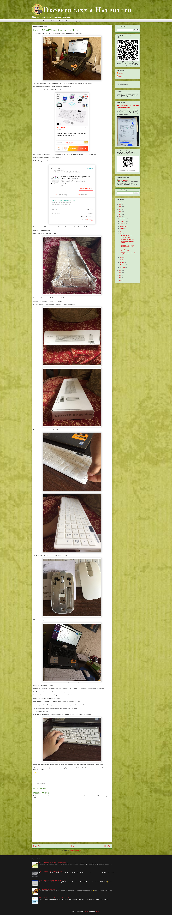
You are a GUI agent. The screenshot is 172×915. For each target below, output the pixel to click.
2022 (120, 209)
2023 (120, 207)
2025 (120, 202)
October (122, 223)
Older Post (107, 846)
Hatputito (121, 76)
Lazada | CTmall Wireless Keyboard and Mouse (127, 245)
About (44, 21)
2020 (120, 214)
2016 (120, 275)
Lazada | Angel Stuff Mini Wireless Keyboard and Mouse (127, 241)
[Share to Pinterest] (44, 783)
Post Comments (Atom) (76, 850)
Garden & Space (64, 21)
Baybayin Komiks (80, 21)
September (123, 226)
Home (36, 21)
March (122, 262)
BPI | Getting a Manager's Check (47, 889)
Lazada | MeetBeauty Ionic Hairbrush (126, 236)
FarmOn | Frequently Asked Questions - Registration (52, 862)
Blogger (97, 911)
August (122, 228)
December (123, 218)
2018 (120, 270)
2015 (120, 278)
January (122, 267)
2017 (120, 273)
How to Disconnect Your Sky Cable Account (50, 871)
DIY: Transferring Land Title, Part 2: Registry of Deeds (128, 106)
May (121, 257)
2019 (120, 216)
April (121, 260)
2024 (120, 204)
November (123, 221)
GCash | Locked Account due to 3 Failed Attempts (52, 880)
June (121, 233)
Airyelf (86, 911)
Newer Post (37, 846)
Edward (120, 73)
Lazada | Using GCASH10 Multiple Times (127, 249)
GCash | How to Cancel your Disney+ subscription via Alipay (55, 898)
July (121, 231)
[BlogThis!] (39, 783)
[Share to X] (41, 783)
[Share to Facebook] (43, 783)
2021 (120, 211)
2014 (120, 280)
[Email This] (38, 783)
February (123, 265)
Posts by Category (123, 84)
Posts (53, 21)
